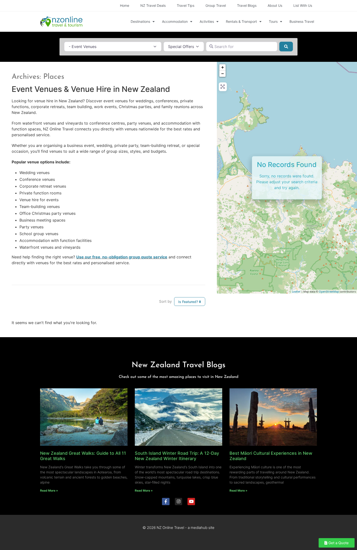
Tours (273, 21)
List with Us (302, 5)
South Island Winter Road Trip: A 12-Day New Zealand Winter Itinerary (177, 456)
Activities (207, 21)
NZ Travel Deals (153, 5)
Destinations (140, 21)
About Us (275, 5)
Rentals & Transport (241, 21)
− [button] (222, 73)
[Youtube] (191, 501)
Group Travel (215, 5)
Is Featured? (188, 302)
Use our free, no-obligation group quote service (121, 257)
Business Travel (301, 21)
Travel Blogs (246, 5)
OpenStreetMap (329, 291)
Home (124, 5)
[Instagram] (178, 501)
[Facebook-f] (166, 501)
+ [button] (222, 67)
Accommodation (175, 21)
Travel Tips (185, 5)
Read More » (49, 490)
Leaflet (296, 291)
